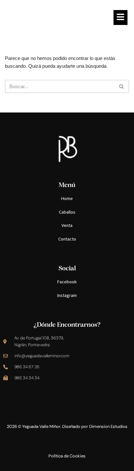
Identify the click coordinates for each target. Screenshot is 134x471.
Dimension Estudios (108, 426)
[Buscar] (121, 86)
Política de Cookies (67, 456)
